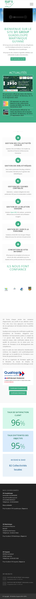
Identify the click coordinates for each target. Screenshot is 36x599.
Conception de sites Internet (18, 251)
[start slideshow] (10, 17)
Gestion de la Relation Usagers (18, 208)
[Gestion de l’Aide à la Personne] (18, 224)
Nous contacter (7, 505)
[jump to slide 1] (13, 17)
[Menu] (30, 4)
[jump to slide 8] (23, 17)
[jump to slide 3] (16, 17)
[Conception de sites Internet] (18, 244)
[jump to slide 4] (17, 17)
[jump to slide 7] (21, 17)
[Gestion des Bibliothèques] (18, 160)
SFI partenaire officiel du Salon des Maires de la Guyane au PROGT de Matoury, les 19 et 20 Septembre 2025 (17, 95)
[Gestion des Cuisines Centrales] (18, 181)
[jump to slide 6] (20, 17)
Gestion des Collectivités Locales (18, 144)
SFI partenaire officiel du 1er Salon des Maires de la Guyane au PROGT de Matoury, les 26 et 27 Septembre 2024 (21, 112)
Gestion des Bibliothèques (18, 166)
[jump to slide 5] (18, 17)
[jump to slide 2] (14, 17)
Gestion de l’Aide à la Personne (18, 230)
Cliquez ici (25, 508)
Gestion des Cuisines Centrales (18, 187)
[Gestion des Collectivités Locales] (18, 137)
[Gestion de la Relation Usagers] (18, 201)
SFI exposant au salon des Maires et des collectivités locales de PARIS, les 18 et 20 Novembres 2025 (20, 104)
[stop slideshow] (25, 17)
